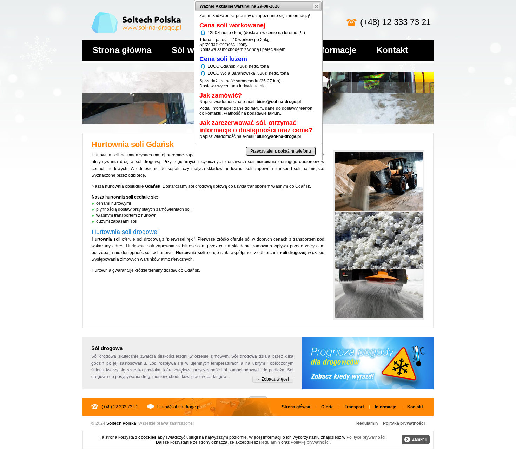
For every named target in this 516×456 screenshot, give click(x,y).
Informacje (335, 50)
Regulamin (367, 423)
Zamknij (416, 439)
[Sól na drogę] (136, 10)
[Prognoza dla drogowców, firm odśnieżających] (368, 363)
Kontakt (392, 50)
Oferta (327, 406)
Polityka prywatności (404, 423)
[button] (272, 379)
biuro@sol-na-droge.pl (178, 406)
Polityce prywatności (365, 437)
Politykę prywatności (310, 442)
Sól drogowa (103, 356)
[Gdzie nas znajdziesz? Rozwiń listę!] (258, 395)
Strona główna (122, 50)
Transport (354, 406)
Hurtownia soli (140, 245)
